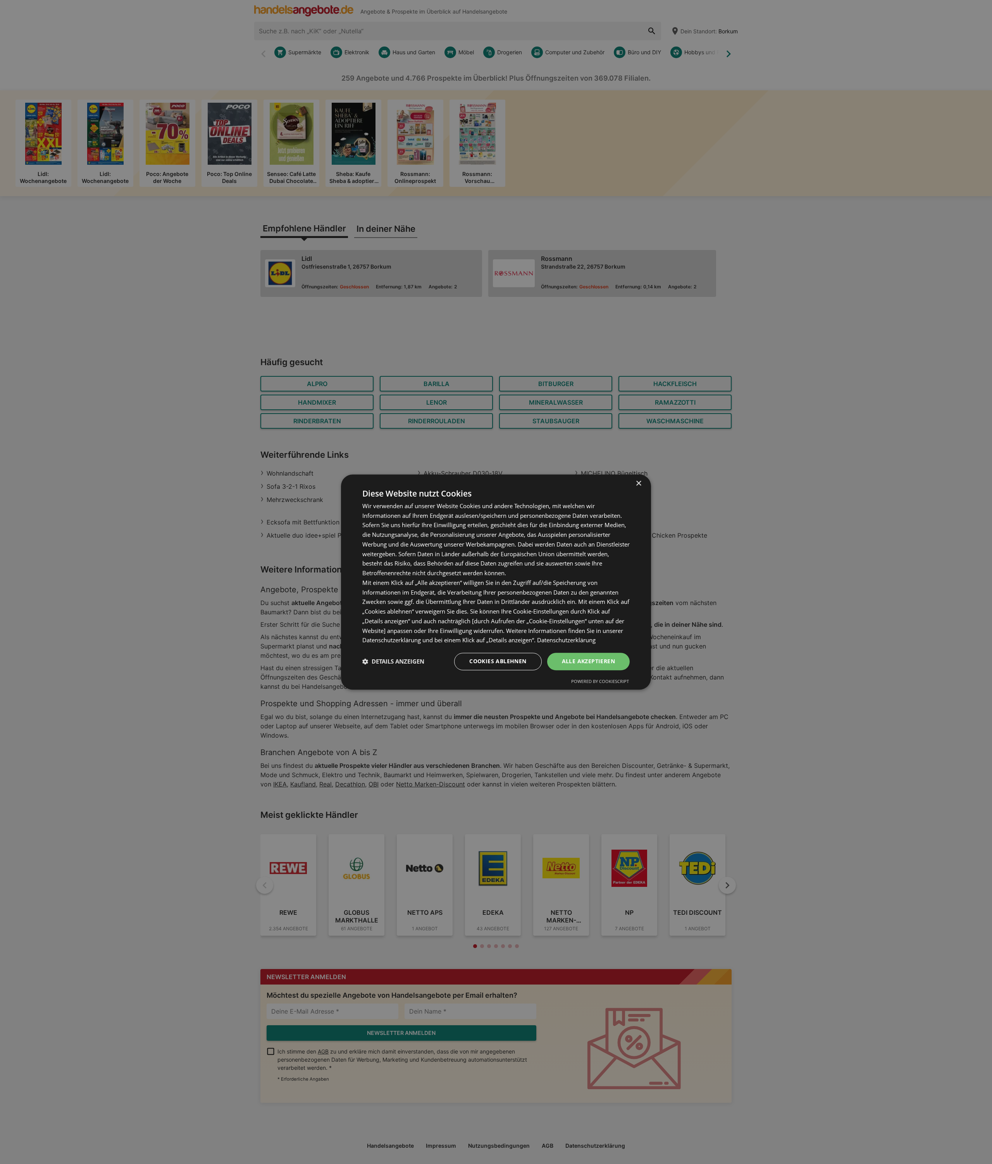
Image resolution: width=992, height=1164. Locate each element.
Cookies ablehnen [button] (497, 661)
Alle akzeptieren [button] (588, 661)
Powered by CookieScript (600, 681)
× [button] (638, 483)
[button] (393, 661)
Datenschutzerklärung (566, 640)
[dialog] (496, 582)
